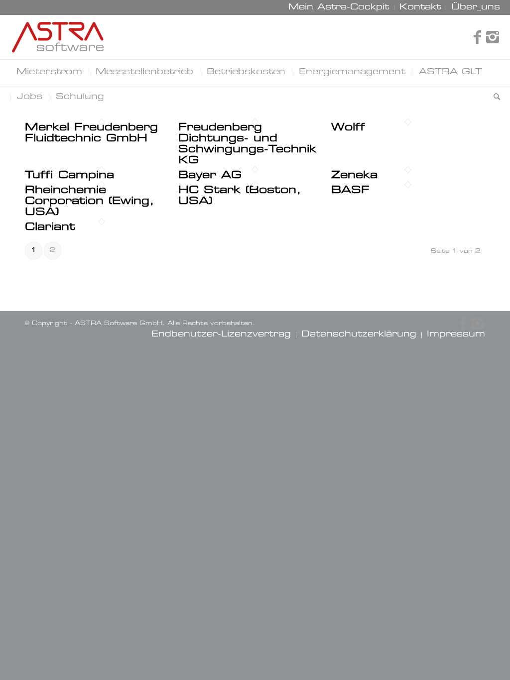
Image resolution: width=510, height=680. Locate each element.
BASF (350, 191)
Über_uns (475, 7)
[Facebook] (477, 37)
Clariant (50, 227)
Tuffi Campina (69, 176)
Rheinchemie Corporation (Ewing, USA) (89, 202)
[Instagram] (492, 37)
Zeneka (354, 176)
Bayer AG (210, 176)
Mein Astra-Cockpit (338, 7)
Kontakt (420, 7)
